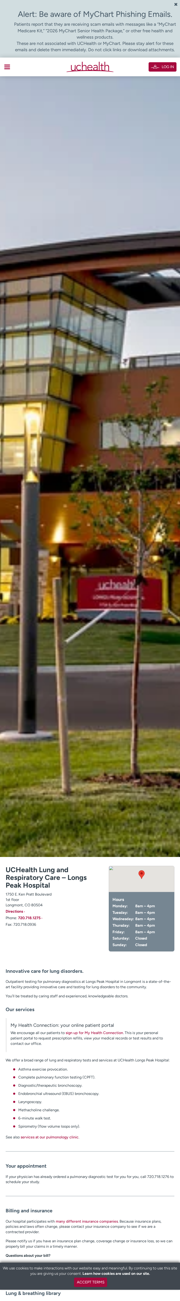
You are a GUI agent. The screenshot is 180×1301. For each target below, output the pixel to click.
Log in (168, 67)
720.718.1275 (29, 918)
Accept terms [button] (91, 1282)
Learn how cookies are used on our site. (116, 1273)
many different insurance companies (87, 1221)
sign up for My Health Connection (94, 1033)
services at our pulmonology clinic (50, 1137)
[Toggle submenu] (7, 67)
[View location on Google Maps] (141, 879)
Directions (14, 911)
